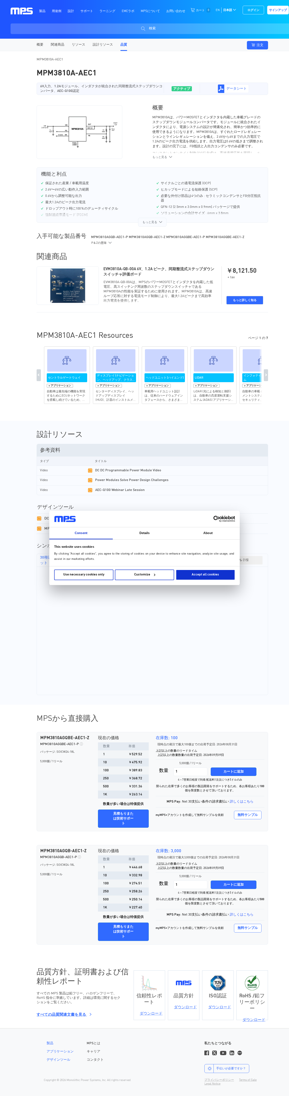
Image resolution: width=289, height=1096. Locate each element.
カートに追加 (233, 771)
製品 (50, 1043)
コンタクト (95, 1060)
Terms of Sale (248, 1079)
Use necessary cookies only (83, 574)
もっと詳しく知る (245, 300)
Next (266, 375)
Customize (142, 574)
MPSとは (93, 1043)
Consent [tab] (81, 533)
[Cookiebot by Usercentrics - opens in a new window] (216, 519)
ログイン (253, 10)
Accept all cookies (205, 574)
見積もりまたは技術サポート (123, 818)
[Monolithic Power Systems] (22, 10)
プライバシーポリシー (219, 1079)
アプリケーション (60, 1051)
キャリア (93, 1051)
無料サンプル (248, 815)
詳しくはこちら (241, 801)
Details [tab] (144, 533)
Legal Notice (212, 1083)
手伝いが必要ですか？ (231, 1068)
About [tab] (208, 533)
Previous (39, 375)
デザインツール (58, 1060)
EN (218, 10)
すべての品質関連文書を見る (62, 1015)
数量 (163, 770)
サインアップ (278, 10)
